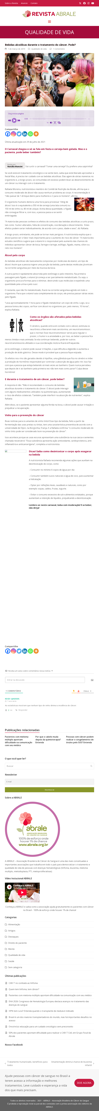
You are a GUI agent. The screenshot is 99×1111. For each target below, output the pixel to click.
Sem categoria (15, 967)
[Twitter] (19, 133)
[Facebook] (7, 133)
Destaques (13, 936)
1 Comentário (59, 49)
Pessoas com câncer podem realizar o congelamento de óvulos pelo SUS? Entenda (80, 739)
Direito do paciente (17, 942)
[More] (36, 133)
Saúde (11, 961)
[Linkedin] (24, 133)
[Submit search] (91, 766)
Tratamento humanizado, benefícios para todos (26, 1063)
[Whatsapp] (30, 133)
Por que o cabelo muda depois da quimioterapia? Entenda (48, 739)
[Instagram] (13, 133)
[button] (49, 22)
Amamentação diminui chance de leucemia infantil (71, 1063)
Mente (11, 949)
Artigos (11, 930)
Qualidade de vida (39, 49)
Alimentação (14, 924)
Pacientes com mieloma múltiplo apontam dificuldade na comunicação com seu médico (18, 741)
